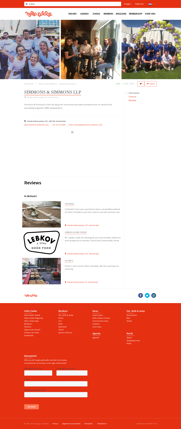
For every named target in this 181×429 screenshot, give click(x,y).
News (95, 311)
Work (60, 324)
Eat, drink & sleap (65, 315)
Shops (129, 337)
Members (28, 324)
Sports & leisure (65, 332)
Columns (96, 324)
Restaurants (132, 315)
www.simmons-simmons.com (36, 125)
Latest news (97, 315)
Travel (61, 329)
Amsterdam (101, 424)
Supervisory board (32, 329)
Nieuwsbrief (30, 356)
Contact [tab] (132, 96)
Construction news (100, 321)
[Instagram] (153, 295)
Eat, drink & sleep (136, 311)
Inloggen (127, 4)
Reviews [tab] (132, 100)
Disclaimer (89, 424)
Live (60, 321)
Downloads (29, 335)
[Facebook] (140, 295)
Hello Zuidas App (31, 321)
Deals (129, 343)
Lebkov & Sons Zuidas (76, 232)
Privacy (55, 424)
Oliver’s (69, 260)
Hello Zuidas (30, 311)
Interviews (96, 327)
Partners (28, 327)
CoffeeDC (69, 204)
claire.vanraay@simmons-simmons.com (85, 125)
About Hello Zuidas (32, 315)
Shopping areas (133, 340)
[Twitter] (147, 295)
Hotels (129, 321)
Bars (129, 318)
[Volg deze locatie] (140, 83)
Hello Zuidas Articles (101, 318)
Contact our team (31, 332)
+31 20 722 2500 (58, 125)
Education (62, 327)
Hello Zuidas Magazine (33, 318)
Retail (60, 318)
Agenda (96, 333)
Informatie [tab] (134, 93)
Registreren (139, 4)
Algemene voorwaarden (71, 424)
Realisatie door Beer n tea (147, 424)
